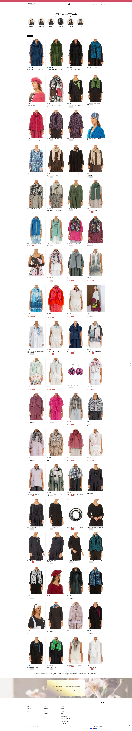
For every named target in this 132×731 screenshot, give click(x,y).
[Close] (81, 358)
